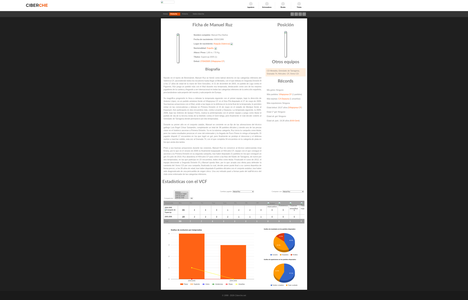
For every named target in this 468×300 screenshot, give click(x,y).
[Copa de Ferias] (182, 197)
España (210, 48)
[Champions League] (182, 194)
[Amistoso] (182, 192)
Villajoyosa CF (217, 61)
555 (180, 221)
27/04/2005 (205, 61)
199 (183, 217)
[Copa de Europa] (182, 195)
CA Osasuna (283, 99)
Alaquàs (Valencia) (222, 44)
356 (183, 210)
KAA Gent (294, 121)
